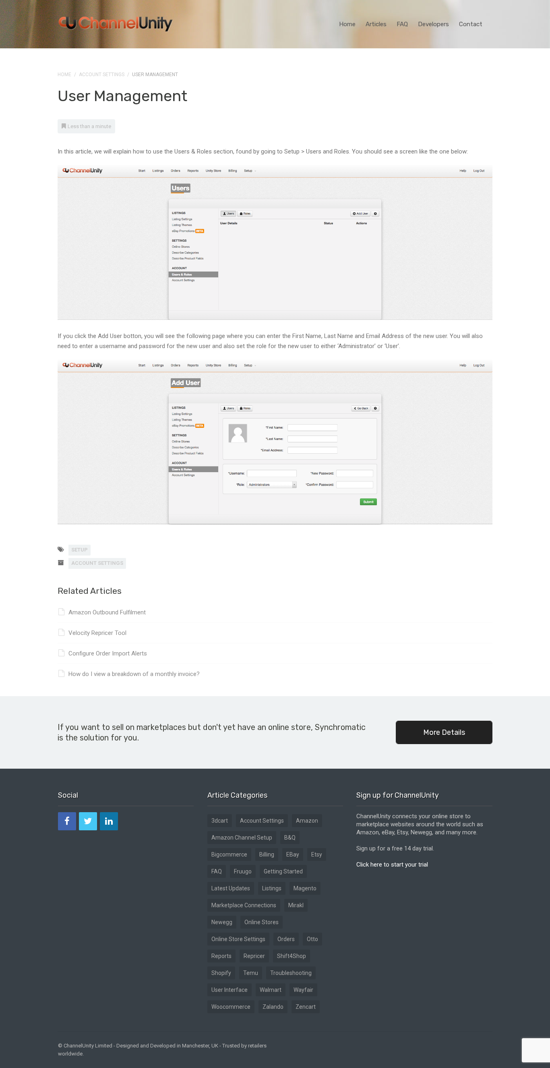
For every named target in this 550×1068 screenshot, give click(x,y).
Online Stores (261, 922)
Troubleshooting (291, 973)
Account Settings (101, 74)
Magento (305, 888)
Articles (376, 24)
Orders (286, 939)
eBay (292, 854)
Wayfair (303, 990)
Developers (433, 24)
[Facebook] (67, 821)
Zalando (273, 1007)
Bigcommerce (229, 854)
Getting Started (283, 871)
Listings (271, 888)
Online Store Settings (238, 939)
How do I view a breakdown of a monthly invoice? (134, 674)
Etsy (316, 854)
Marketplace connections (243, 905)
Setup (79, 550)
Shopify (221, 973)
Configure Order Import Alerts (107, 653)
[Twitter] (88, 821)
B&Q (290, 837)
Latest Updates (230, 888)
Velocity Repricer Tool (97, 633)
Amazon (307, 820)
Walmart (270, 990)
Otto (312, 939)
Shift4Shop (291, 956)
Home (347, 24)
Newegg (221, 922)
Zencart (306, 1007)
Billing (266, 854)
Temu (250, 973)
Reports (221, 956)
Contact (470, 24)
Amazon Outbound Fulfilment (107, 612)
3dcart (219, 820)
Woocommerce (230, 1007)
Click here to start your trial (392, 864)
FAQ (402, 24)
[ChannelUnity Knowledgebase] (116, 21)
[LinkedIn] (109, 821)
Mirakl (296, 905)
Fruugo (243, 871)
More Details (444, 732)
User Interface (229, 990)
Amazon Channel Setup (241, 837)
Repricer (254, 956)
